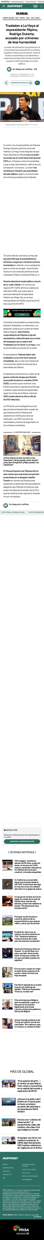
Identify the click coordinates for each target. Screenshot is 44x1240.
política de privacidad (30, 1176)
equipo (5, 1164)
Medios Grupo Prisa (22, 1233)
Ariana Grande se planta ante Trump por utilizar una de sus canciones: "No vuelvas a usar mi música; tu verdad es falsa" (27, 1023)
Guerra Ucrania (8, 18)
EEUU (16, 18)
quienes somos (8, 1168)
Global (22, 14)
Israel (37, 18)
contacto (6, 1171)
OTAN (32, 18)
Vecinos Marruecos (18, 2)
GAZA (28, 18)
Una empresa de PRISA (22, 1228)
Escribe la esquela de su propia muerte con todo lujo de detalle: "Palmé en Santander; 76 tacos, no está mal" (28, 988)
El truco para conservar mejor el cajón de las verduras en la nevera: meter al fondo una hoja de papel (27, 972)
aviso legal (26, 1173)
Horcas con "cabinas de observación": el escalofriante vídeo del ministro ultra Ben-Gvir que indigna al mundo (29, 1124)
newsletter (7, 1174)
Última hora (35, 6)
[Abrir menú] (3, 6)
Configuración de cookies (28, 1165)
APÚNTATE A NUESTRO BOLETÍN (22, 841)
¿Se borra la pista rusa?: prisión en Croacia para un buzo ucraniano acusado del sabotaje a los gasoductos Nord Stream (29, 1105)
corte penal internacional (13, 512)
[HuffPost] (10, 1158)
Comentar (22, 314)
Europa (22, 18)
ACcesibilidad (27, 1179)
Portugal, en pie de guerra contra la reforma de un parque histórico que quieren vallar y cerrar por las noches (27, 920)
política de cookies (29, 1169)
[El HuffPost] (15, 6)
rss (4, 1178)
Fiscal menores (31, 2)
